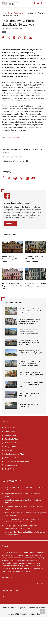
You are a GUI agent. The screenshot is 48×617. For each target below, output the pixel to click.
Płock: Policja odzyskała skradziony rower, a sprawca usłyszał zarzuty (25, 514)
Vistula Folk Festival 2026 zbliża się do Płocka (29, 395)
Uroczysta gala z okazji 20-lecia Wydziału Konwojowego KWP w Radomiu (21, 527)
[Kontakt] (37, 3)
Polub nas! (10, 223)
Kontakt (40, 584)
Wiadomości (18, 13)
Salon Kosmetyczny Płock (14, 454)
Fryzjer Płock (9, 450)
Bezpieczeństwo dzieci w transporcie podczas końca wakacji (25, 495)
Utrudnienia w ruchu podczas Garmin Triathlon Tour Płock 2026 (30, 311)
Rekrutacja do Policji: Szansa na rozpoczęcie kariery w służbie (25, 488)
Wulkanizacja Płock (12, 458)
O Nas (13, 608)
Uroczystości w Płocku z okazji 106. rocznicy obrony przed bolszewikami (25, 533)
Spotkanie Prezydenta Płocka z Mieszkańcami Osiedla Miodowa (34, 258)
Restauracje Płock (11, 465)
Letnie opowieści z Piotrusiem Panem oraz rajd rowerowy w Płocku (31, 384)
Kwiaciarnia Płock (11, 439)
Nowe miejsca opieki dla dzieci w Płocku (28, 405)
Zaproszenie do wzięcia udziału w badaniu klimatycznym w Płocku (28, 332)
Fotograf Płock (10, 446)
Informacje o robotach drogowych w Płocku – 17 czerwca (12, 285)
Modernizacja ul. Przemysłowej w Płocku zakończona (11, 258)
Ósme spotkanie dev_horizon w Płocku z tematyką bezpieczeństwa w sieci (30, 363)
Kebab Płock (9, 469)
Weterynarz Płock (11, 443)
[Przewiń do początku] (42, 611)
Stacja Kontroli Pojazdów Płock (16, 462)
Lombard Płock (10, 435)
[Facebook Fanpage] (34, 3)
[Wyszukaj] (41, 4)
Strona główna (7, 13)
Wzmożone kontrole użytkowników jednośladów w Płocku (25, 508)
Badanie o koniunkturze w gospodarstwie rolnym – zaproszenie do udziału (29, 321)
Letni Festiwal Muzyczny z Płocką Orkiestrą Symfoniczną (31, 374)
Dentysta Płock (10, 428)
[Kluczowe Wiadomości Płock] (9, 3)
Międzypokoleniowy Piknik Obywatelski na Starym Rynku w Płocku (31, 353)
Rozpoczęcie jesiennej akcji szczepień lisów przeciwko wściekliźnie (30, 342)
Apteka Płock (9, 431)
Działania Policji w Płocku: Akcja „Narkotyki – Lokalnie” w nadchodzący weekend (22, 520)
